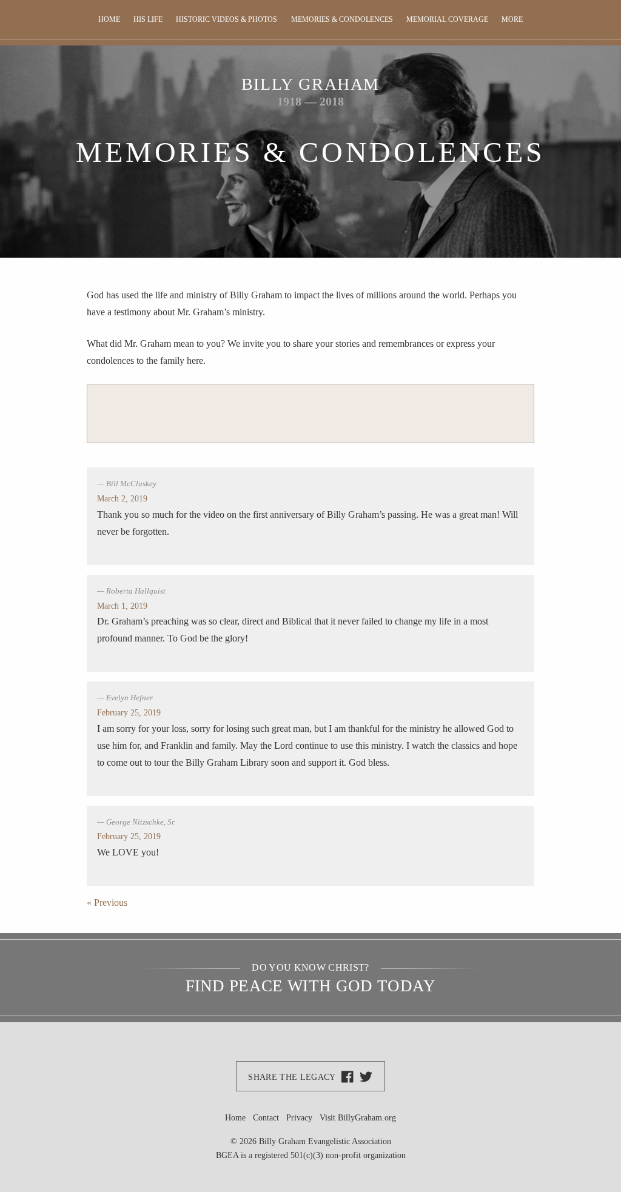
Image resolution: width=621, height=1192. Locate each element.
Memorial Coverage (447, 19)
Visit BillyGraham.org (358, 1117)
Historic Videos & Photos (226, 19)
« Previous (107, 902)
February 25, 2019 (129, 712)
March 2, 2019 (122, 498)
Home (109, 19)
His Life (148, 19)
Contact (266, 1117)
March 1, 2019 (122, 606)
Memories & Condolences (342, 19)
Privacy (299, 1117)
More (512, 19)
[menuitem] (108, 19)
